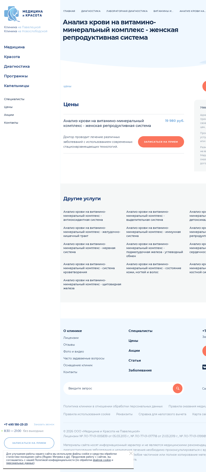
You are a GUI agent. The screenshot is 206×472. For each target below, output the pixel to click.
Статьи (135, 360)
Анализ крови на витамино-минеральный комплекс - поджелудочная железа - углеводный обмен (154, 250)
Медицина (14, 47)
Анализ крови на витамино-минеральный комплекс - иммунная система (153, 232)
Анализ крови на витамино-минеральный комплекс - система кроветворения (89, 268)
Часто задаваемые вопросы (83, 358)
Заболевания (140, 370)
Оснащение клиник (78, 365)
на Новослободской (32, 31)
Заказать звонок (44, 424)
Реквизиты (124, 414)
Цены (8, 107)
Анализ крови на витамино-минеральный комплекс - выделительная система (147, 216)
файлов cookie (102, 460)
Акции (9, 114)
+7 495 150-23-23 (16, 424)
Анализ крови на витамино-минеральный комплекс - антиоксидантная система (84, 216)
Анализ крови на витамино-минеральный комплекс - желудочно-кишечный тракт (91, 232)
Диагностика (17, 66)
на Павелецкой (29, 27)
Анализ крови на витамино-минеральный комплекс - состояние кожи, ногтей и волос (153, 268)
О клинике (72, 331)
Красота (12, 57)
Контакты (11, 122)
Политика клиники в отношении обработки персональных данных (113, 406)
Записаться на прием (29, 443)
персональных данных (20, 463)
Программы (16, 76)
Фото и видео (73, 351)
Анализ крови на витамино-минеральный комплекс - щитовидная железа (92, 284)
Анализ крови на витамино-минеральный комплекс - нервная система (89, 248)
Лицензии (71, 338)
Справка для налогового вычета (162, 414)
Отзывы (69, 344)
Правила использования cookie (86, 414)
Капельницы (16, 86)
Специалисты (14, 99)
